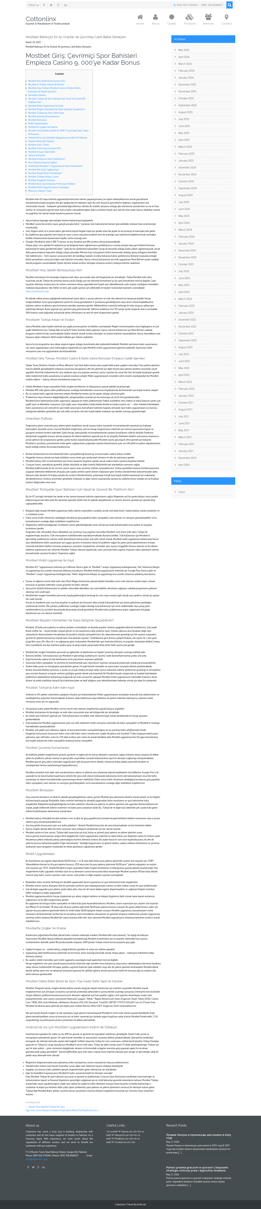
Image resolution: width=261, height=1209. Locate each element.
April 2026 (184, 56)
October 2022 (186, 333)
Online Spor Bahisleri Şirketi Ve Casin (45, 1106)
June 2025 (184, 126)
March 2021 (185, 437)
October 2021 (186, 402)
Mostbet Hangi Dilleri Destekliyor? (45, 173)
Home (140, 23)
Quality (171, 23)
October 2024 (186, 181)
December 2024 (187, 167)
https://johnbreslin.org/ (37, 291)
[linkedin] (65, 5)
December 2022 (187, 319)
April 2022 (184, 375)
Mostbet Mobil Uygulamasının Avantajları (48, 187)
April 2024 (184, 222)
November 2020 (187, 458)
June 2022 (184, 361)
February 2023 (186, 305)
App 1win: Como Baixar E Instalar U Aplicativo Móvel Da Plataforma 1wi (63, 1110)
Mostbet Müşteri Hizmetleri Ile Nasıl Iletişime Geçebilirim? (56, 109)
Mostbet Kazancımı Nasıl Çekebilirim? (46, 158)
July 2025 (183, 119)
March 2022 (185, 381)
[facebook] (44, 5)
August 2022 (185, 347)
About (155, 23)
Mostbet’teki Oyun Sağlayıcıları (43, 169)
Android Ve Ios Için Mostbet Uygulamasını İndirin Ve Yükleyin (57, 137)
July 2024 (183, 202)
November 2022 (187, 326)
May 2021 (183, 430)
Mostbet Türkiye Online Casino (43, 176)
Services (208, 23)
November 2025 (187, 91)
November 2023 (187, 257)
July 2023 (183, 271)
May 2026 (183, 50)
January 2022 (186, 395)
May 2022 (183, 368)
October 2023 (186, 264)
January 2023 (186, 312)
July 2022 (183, 354)
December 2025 (187, 84)
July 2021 (183, 416)
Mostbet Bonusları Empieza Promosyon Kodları (51, 183)
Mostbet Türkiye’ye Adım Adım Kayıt (46, 112)
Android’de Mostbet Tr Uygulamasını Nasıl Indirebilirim (55, 166)
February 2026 (186, 70)
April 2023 (184, 292)
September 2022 (187, 340)
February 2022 (186, 388)
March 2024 (185, 229)
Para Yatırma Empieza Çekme (42, 162)
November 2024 (187, 174)
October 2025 (186, 98)
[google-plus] (58, 5)
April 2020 (184, 464)
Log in (181, 491)
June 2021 (184, 423)
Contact (226, 23)
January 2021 (186, 451)
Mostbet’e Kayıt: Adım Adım (41, 151)
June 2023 (184, 278)
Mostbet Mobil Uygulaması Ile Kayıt (45, 105)
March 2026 (185, 63)
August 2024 (185, 195)
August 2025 (185, 112)
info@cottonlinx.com (36, 1159)
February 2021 (186, 444)
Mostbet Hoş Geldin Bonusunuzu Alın (46, 80)
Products (189, 23)
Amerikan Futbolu (37, 95)
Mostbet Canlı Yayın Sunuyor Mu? (44, 148)
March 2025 (185, 146)
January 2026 (186, 77)
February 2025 (186, 153)
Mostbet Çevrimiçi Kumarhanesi (43, 116)
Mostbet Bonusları (37, 119)
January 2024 (186, 243)
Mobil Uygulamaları (38, 123)
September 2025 (187, 105)
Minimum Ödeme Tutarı (40, 190)
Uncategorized (33, 1102)
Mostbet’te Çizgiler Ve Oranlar (43, 127)
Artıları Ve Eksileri (36, 155)
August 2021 (185, 409)
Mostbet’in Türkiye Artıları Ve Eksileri (46, 84)
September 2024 (187, 188)
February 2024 (186, 236)
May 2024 (183, 216)
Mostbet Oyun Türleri (38, 144)
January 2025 (186, 160)
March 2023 (185, 299)
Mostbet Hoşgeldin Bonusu (41, 180)
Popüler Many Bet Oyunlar (41, 141)
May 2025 (183, 133)
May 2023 (183, 285)
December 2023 (187, 250)
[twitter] (51, 5)
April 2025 (184, 139)
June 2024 (184, 209)
